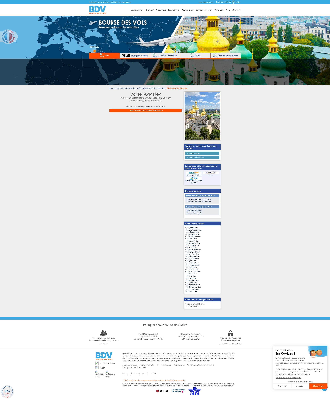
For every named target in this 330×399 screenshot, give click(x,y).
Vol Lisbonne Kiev (192, 256)
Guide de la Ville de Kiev (195, 157)
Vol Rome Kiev (191, 283)
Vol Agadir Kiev (191, 228)
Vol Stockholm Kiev (193, 285)
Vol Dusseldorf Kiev (193, 250)
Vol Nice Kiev (190, 274)
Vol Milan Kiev (191, 267)
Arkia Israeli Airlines (193, 175)
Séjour (125, 374)
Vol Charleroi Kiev (192, 245)
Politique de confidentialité (134, 367)
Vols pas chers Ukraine (195, 304)
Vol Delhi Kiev (190, 247)
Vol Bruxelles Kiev (192, 241)
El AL (211, 175)
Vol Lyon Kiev (190, 261)
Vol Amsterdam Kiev (193, 230)
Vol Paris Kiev (190, 278)
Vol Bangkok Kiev (192, 234)
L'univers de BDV (147, 365)
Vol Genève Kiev (192, 254)
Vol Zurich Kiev (191, 291)
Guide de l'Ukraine (193, 153)
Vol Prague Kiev (191, 280)
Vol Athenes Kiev (192, 232)
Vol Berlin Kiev (191, 239)
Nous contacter (164, 365)
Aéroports (219, 10)
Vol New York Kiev (192, 272)
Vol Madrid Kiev (191, 263)
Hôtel (153, 374)
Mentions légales (129, 365)
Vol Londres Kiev (192, 258)
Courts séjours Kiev (193, 306)
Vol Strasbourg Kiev (193, 287)
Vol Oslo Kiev (190, 276)
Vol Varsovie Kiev (192, 289)
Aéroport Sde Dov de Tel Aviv (199, 202)
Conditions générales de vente (200, 365)
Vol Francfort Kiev (192, 252)
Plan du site (179, 365)
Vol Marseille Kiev (192, 265)
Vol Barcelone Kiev (193, 236)
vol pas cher (141, 353)
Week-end (135, 374)
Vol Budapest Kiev (192, 243)
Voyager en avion (204, 10)
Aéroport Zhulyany (194, 211)
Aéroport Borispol (194, 213)
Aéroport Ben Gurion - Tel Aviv (199, 199)
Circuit (145, 374)
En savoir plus (125, 2)
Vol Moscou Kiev (192, 269)
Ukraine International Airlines (193, 182)
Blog (228, 10)
